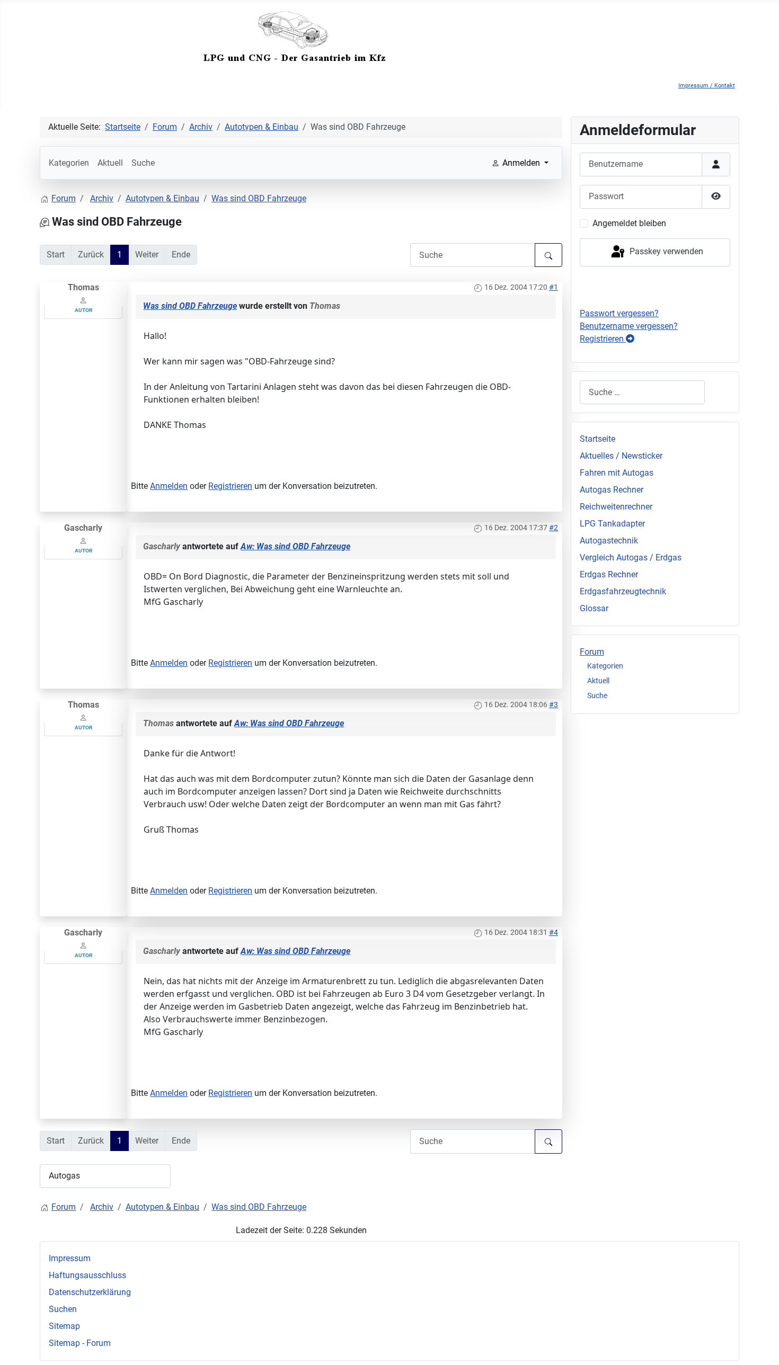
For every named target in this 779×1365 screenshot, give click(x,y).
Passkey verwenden (665, 252)
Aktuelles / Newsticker (621, 456)
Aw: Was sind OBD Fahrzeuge (295, 546)
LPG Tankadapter (612, 524)
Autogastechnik (609, 541)
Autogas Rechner (611, 490)
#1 (553, 287)
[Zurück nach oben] (760, 1345)
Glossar (594, 608)
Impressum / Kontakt (706, 85)
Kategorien (69, 163)
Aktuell (110, 163)
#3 (553, 704)
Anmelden (169, 486)
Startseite (597, 439)
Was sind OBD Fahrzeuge (190, 306)
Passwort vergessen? (619, 313)
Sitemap (64, 1326)
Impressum (70, 1258)
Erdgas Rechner (609, 574)
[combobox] (642, 392)
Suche (143, 163)
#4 (553, 932)
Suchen (63, 1309)
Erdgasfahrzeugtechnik (623, 591)
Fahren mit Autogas (616, 473)
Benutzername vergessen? (629, 326)
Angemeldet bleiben (629, 223)
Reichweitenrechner (616, 507)
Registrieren (230, 486)
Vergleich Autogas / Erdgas (630, 557)
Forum (592, 652)
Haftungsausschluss (87, 1275)
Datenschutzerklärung (90, 1292)
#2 (553, 527)
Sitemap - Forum (80, 1343)
